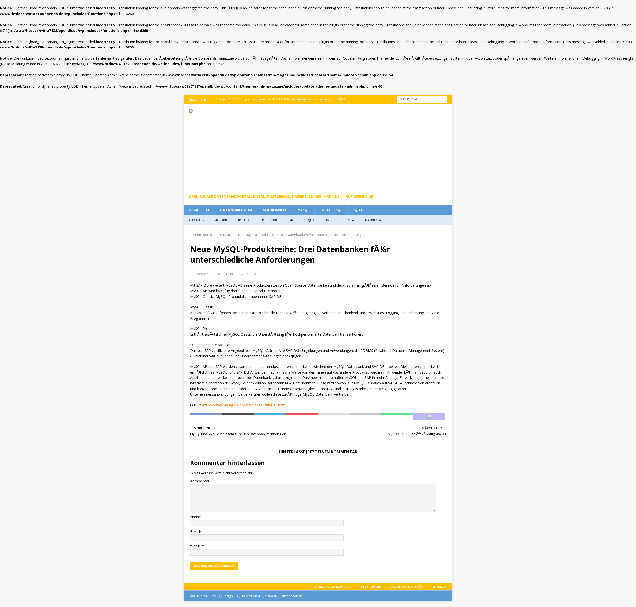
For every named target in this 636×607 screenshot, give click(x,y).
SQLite (359, 209)
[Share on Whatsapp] (397, 416)
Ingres (330, 220)
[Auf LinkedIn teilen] (270, 416)
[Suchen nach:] (422, 99)
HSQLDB (310, 220)
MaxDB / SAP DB (376, 220)
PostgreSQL (330, 209)
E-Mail (195, 531)
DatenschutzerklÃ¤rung (332, 586)
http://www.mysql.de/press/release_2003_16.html (244, 405)
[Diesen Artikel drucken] (365, 416)
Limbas (350, 220)
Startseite (199, 209)
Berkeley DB (268, 220)
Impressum (439, 586)
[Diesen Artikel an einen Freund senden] (334, 416)
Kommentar (199, 481)
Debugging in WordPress (484, 8)
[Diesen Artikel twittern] (238, 416)
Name (195, 516)
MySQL (303, 209)
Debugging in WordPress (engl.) (607, 58)
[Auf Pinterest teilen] (302, 416)
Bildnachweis (370, 586)
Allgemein (196, 220)
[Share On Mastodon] (429, 416)
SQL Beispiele (275, 209)
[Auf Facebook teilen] (206, 416)
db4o (290, 220)
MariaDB (220, 220)
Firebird (243, 220)
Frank (230, 273)
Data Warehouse (236, 209)
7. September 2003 (208, 273)
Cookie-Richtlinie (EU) (406, 586)
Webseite (197, 546)
